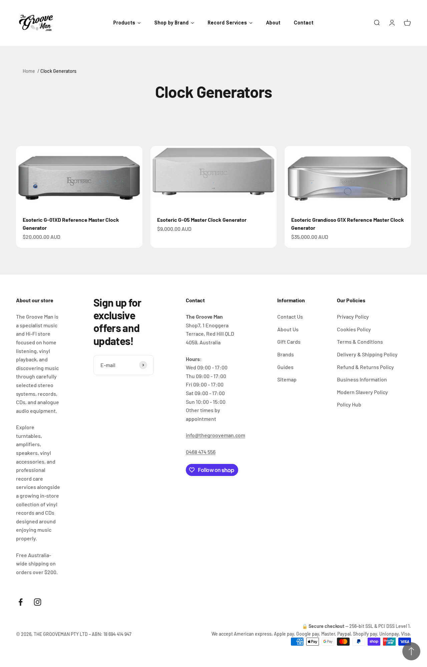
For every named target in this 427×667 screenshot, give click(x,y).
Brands (285, 354)
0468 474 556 (201, 452)
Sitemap (287, 379)
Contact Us (290, 316)
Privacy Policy (353, 316)
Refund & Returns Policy (365, 367)
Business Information (362, 379)
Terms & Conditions (360, 341)
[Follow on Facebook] (20, 602)
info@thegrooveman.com (215, 435)
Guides (285, 367)
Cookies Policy (354, 329)
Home (29, 71)
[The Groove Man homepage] (36, 22)
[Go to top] (411, 651)
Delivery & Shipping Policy (367, 354)
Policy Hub (349, 404)
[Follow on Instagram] (37, 602)
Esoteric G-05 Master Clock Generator (202, 219)
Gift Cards (289, 341)
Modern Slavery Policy (362, 392)
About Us (288, 329)
